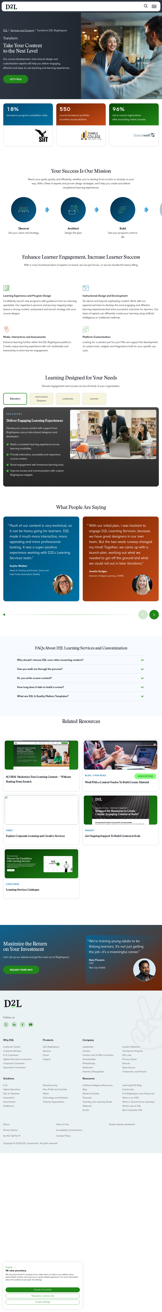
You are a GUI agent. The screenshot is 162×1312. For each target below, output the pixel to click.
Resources (89, 1078)
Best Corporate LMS (132, 1110)
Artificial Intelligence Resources (98, 1085)
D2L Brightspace (51, 1047)
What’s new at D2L (131, 1106)
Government (9, 1102)
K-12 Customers (11, 1055)
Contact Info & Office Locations (98, 1055)
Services (47, 1051)
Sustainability (89, 1059)
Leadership (88, 1047)
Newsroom (88, 1067)
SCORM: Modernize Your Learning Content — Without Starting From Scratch (38, 779)
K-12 (5, 1085)
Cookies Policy (63, 1136)
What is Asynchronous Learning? (138, 1102)
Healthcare (8, 1106)
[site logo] (11, 6)
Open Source (128, 1067)
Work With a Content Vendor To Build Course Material (117, 782)
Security (126, 1063)
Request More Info (21, 970)
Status (6, 1124)
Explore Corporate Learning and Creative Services (35, 836)
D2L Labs (126, 1055)
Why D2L (8, 1040)
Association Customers (14, 1067)
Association (8, 1098)
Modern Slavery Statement (122, 1124)
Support (47, 1059)
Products (48, 1040)
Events (86, 1110)
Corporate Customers (14, 1063)
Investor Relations (131, 1047)
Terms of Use (62, 1124)
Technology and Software (56, 1098)
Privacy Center (129, 1059)
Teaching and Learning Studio (97, 1102)
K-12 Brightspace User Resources (138, 1093)
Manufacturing (50, 1085)
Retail (45, 1093)
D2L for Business (11, 1093)
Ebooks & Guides (91, 1093)
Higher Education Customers (17, 1059)
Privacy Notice (10, 1130)
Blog (85, 1089)
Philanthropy (89, 1063)
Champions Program (132, 1051)
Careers (86, 1051)
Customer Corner (11, 1047)
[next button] (154, 614)
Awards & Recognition (93, 1071)
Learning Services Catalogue (22, 890)
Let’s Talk (16, 79)
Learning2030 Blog (132, 1085)
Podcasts (87, 1098)
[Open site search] (146, 6)
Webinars (87, 1106)
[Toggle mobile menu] (154, 6)
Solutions (8, 1078)
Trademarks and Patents (134, 1071)
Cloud (46, 1055)
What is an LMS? (130, 1098)
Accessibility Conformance (69, 1130)
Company (88, 1040)
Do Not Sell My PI (11, 1136)
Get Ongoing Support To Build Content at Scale (112, 836)
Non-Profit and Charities (55, 1089)
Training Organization (53, 1102)
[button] (11, 1267)
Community (128, 1089)
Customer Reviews (12, 1051)
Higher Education (11, 1089)
